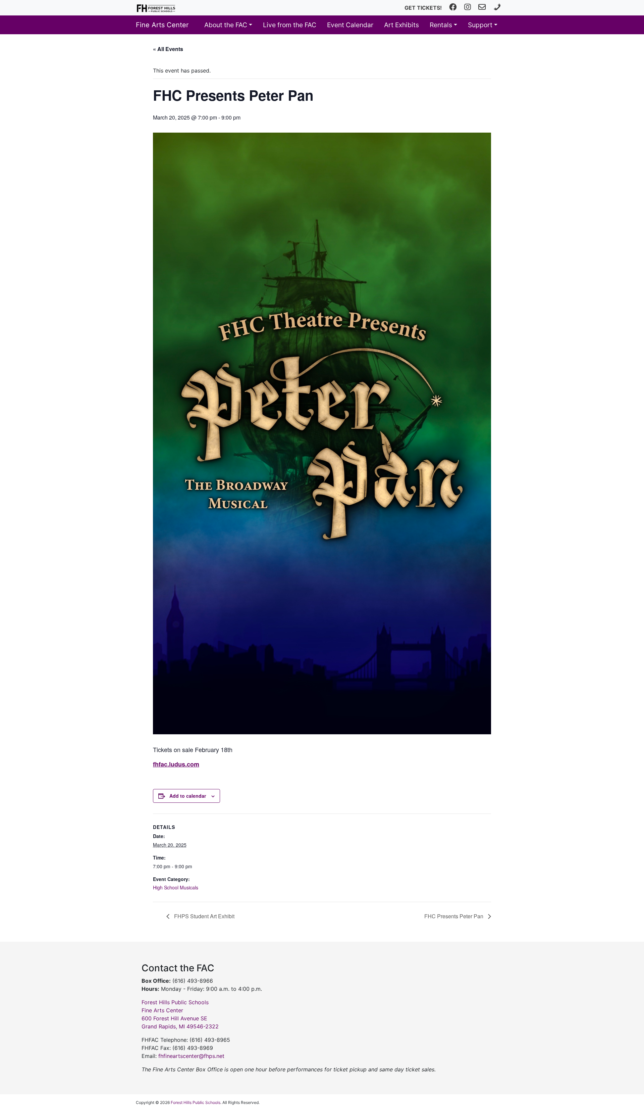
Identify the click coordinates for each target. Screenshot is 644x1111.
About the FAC (225, 25)
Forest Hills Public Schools (195, 1102)
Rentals (441, 25)
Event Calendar (350, 25)
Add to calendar (187, 795)
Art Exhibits (401, 25)
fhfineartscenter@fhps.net (191, 1056)
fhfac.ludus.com (176, 764)
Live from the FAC (289, 25)
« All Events (168, 49)
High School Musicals (175, 887)
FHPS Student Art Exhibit (203, 916)
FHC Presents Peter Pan (454, 916)
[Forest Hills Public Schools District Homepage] (156, 8)
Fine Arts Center (162, 25)
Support (480, 25)
